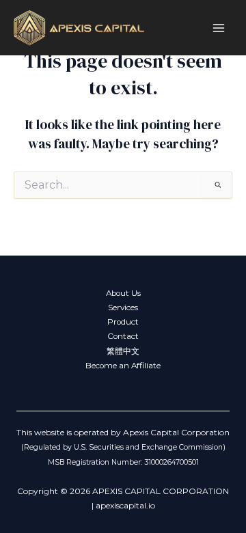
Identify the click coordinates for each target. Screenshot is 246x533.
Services (123, 307)
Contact (123, 336)
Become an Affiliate (123, 365)
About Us (123, 293)
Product (123, 322)
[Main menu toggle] (219, 27)
